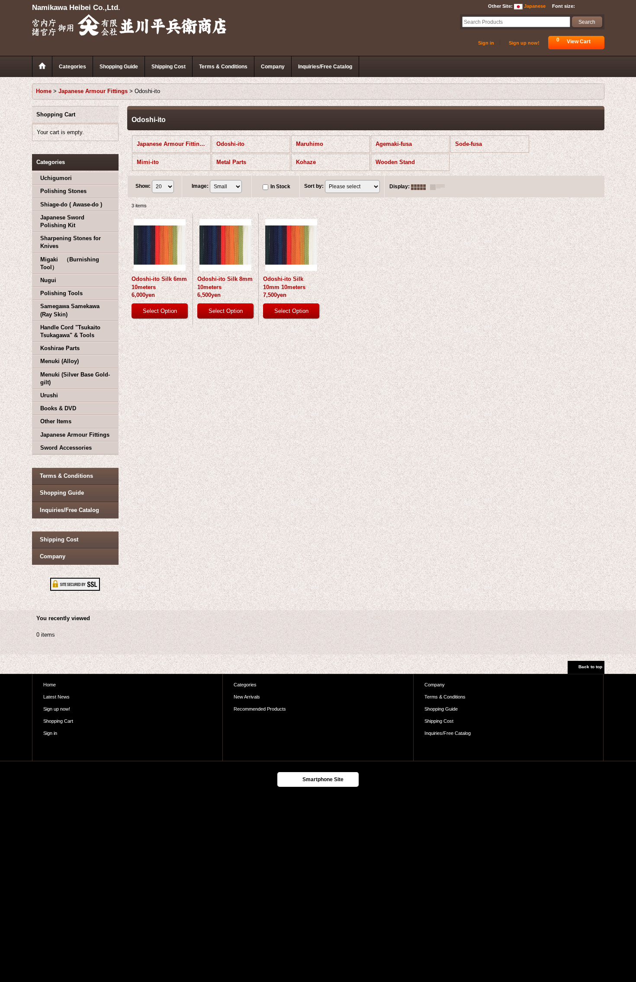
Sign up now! (524, 42)
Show (143, 186)
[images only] (420, 187)
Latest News (56, 696)
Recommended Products (260, 709)
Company (52, 556)
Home (49, 684)
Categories (245, 684)
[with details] (439, 187)
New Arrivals (247, 696)
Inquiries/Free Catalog (69, 510)
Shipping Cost (59, 539)
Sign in (486, 42)
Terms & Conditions (66, 476)
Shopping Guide (62, 492)
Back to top (590, 666)
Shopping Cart (58, 721)
